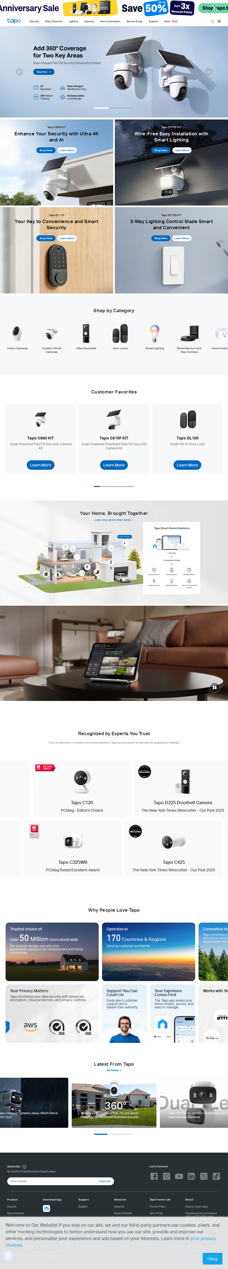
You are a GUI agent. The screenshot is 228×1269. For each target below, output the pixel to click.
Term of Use (156, 1213)
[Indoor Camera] (87, 567)
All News (112, 1070)
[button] (19, 72)
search (212, 21)
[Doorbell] (58, 575)
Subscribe (104, 1181)
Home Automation (110, 21)
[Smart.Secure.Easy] (114, 653)
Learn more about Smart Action (113, 520)
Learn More (67, 150)
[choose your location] (219, 21)
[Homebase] (82, 573)
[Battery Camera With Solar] (111, 562)
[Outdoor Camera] (125, 543)
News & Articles (123, 1213)
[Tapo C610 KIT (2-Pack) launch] (114, 72)
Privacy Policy (158, 1206)
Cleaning (89, 21)
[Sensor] (111, 548)
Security (34, 21)
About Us (119, 1206)
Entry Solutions (53, 21)
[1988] (114, 1103)
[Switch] (77, 557)
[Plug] (73, 549)
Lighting (73, 21)
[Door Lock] (46, 574)
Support (82, 1206)
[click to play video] (215, 688)
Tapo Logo (14, 21)
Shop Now (46, 150)
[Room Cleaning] (97, 572)
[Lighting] (65, 547)
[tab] (17, 336)
